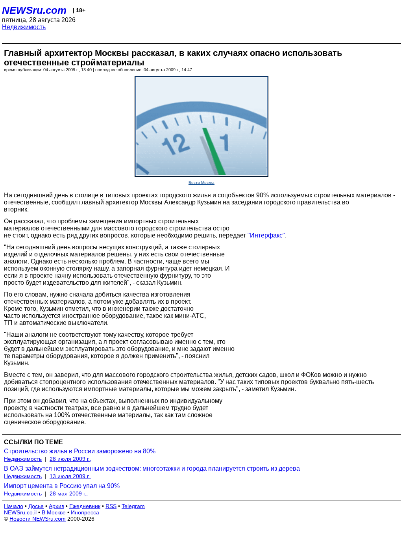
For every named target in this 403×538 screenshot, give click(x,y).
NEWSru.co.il (20, 512)
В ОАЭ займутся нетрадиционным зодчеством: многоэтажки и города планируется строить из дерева (152, 468)
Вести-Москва (201, 182)
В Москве (54, 512)
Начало (13, 506)
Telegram (133, 506)
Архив (56, 506)
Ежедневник (84, 506)
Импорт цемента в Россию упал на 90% (62, 485)
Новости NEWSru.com (37, 519)
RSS (110, 506)
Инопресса (85, 512)
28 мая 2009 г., (69, 493)
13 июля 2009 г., (70, 476)
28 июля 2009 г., (70, 459)
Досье (36, 506)
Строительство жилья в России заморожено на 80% (79, 451)
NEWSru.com (34, 10)
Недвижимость (24, 27)
